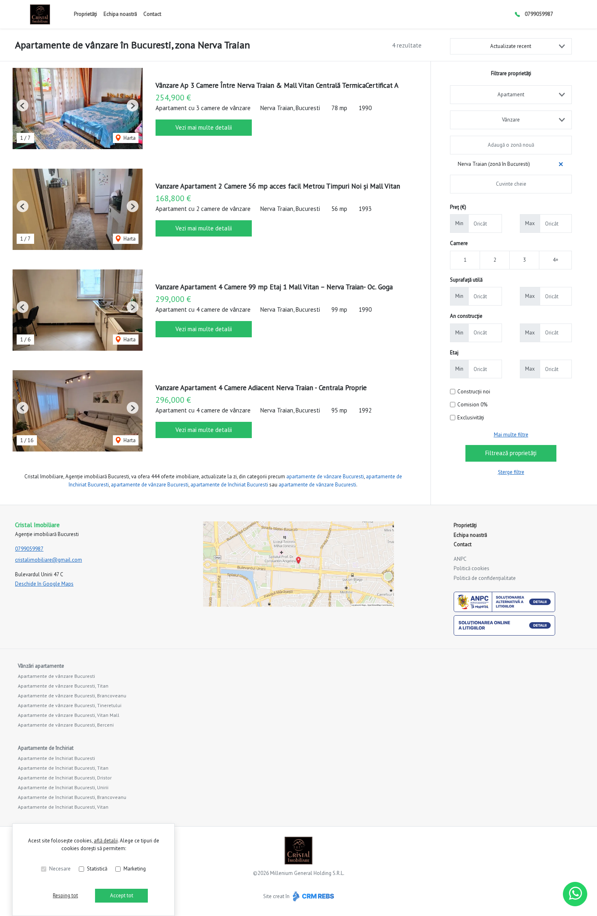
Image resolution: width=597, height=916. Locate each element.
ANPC (460, 559)
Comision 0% (472, 404)
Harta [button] (129, 138)
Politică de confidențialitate (485, 578)
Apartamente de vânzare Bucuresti (56, 676)
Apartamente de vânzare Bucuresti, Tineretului (69, 705)
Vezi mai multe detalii (203, 127)
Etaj (454, 352)
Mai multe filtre (511, 434)
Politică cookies (471, 568)
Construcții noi (473, 391)
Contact (152, 14)
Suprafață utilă (466, 279)
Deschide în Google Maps (44, 583)
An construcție (466, 316)
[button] (22, 105)
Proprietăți (85, 14)
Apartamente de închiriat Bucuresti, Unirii (63, 787)
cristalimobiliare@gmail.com (48, 559)
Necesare (60, 868)
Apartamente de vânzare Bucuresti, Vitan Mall (68, 715)
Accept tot (121, 895)
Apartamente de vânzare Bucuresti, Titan (63, 686)
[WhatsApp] (575, 894)
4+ (555, 259)
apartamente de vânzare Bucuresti (325, 476)
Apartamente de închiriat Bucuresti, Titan (63, 768)
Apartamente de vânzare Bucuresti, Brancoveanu (72, 695)
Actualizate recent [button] (510, 46)
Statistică (97, 868)
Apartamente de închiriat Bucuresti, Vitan (63, 807)
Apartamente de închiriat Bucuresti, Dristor (65, 778)
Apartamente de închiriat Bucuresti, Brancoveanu (72, 797)
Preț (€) (458, 207)
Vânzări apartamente (41, 665)
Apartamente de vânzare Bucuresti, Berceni (66, 725)
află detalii (106, 840)
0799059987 (539, 14)
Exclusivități (470, 417)
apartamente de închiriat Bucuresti (229, 484)
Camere (459, 243)
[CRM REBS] (312, 895)
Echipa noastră (120, 14)
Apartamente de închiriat (46, 748)
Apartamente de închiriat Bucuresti (56, 758)
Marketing (134, 868)
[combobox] (511, 94)
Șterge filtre (511, 472)
